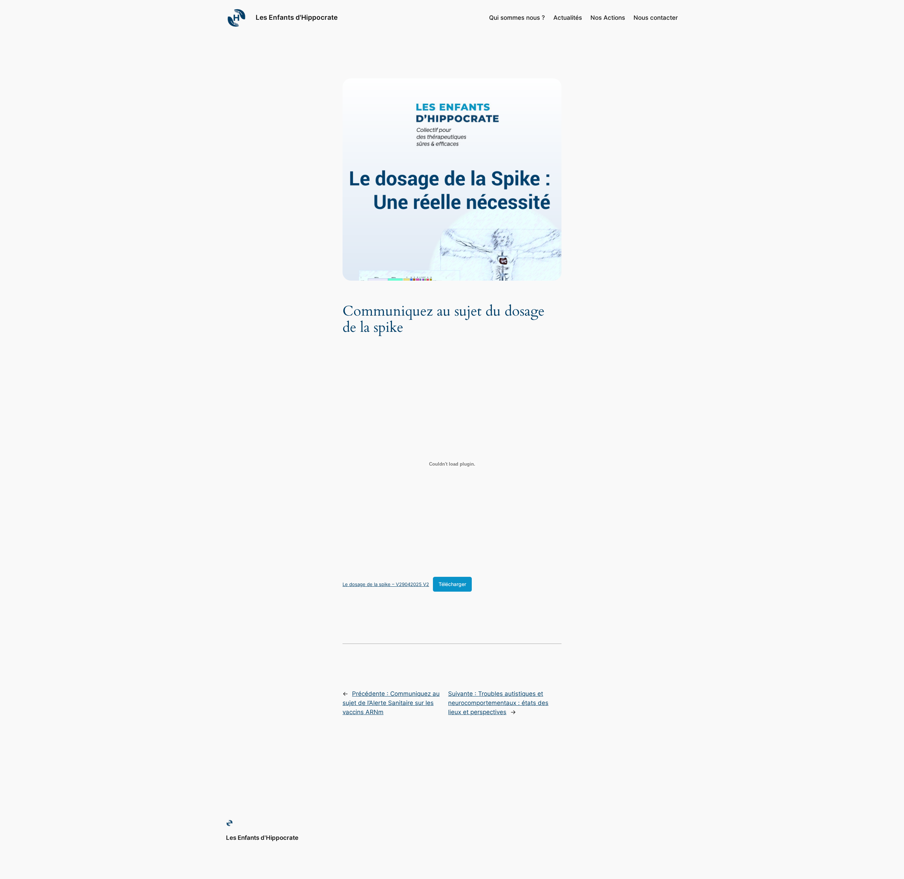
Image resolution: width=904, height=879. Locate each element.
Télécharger (452, 584)
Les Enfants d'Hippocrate (297, 17)
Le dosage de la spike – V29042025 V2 (386, 584)
